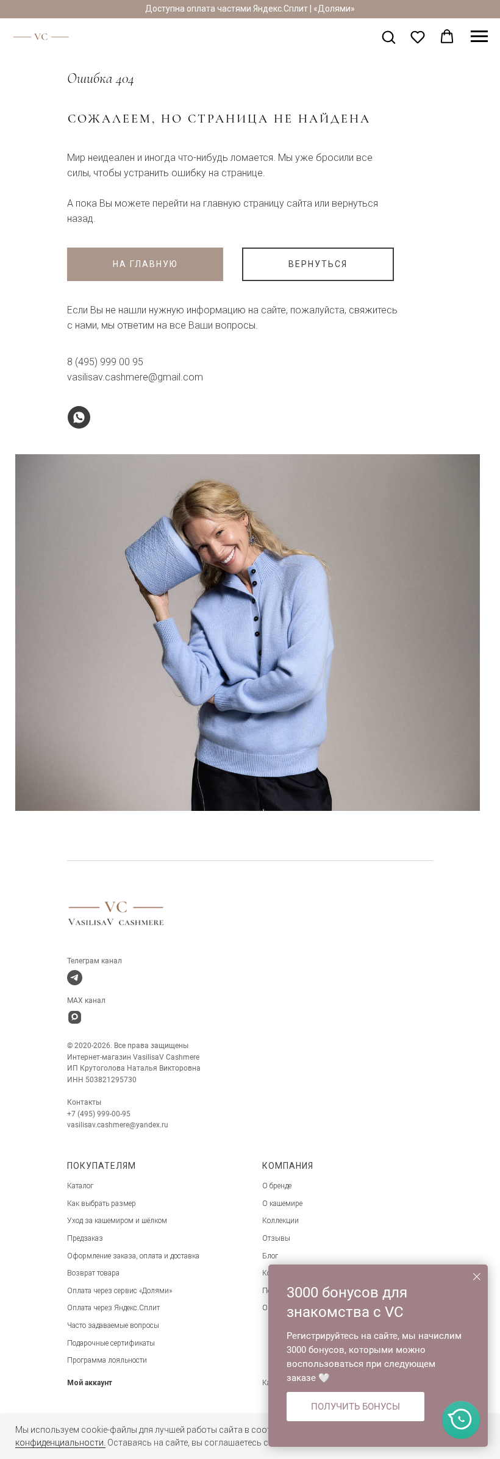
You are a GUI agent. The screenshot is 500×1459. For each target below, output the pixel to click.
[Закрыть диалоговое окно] (477, 1276)
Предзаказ (85, 1238)
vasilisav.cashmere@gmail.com (135, 377)
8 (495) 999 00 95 (105, 362)
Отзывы (276, 1238)
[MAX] (74, 1017)
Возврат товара (93, 1273)
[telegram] (74, 977)
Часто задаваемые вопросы (113, 1325)
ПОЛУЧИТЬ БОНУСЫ (355, 1406)
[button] (388, 36)
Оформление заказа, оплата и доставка (133, 1256)
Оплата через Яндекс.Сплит (113, 1308)
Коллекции (280, 1220)
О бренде (276, 1186)
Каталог (80, 1186)
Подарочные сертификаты (111, 1343)
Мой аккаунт (89, 1383)
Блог (270, 1256)
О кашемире (282, 1203)
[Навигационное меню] (479, 36)
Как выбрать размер (101, 1203)
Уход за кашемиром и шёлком (117, 1220)
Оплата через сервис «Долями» (119, 1290)
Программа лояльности (107, 1360)
